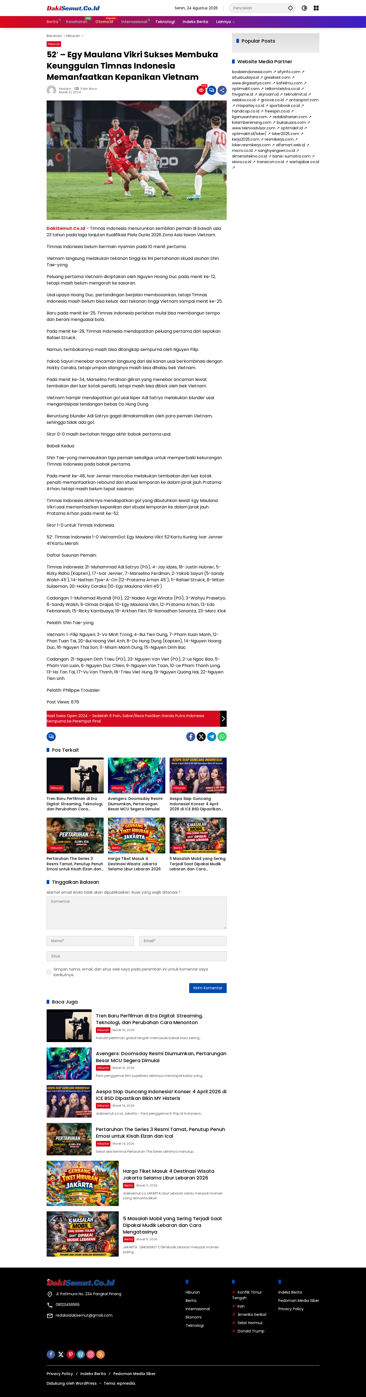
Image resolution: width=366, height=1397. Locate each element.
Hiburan (54, 44)
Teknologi (195, 1325)
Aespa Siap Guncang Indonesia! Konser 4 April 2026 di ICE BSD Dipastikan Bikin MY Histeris (195, 804)
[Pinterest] (70, 1354)
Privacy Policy (291, 1309)
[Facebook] (190, 736)
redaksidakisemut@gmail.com (84, 1315)
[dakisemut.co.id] (73, 7)
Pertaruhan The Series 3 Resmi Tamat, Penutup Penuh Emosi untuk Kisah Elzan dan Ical (75, 864)
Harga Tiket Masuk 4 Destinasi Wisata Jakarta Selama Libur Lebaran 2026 (134, 864)
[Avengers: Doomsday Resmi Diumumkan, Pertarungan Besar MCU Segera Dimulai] (136, 775)
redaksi (65, 88)
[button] (290, 7)
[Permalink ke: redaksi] (53, 90)
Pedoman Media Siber (298, 1300)
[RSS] (100, 1354)
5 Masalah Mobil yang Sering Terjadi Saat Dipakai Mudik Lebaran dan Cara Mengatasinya (198, 864)
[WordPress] (80, 1354)
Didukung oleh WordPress (72, 1383)
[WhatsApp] (222, 736)
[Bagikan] (222, 90)
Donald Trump (251, 1331)
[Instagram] (90, 1354)
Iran (241, 1306)
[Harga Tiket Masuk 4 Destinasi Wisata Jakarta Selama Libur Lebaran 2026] (136, 835)
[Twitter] (201, 736)
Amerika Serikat (252, 1314)
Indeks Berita (290, 1292)
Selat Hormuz (250, 1322)
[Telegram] (211, 736)
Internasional (198, 1309)
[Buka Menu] (316, 8)
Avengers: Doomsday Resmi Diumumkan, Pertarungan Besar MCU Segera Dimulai (135, 804)
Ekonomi (193, 1317)
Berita (116, 848)
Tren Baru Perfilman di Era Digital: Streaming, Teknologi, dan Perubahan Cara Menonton (75, 804)
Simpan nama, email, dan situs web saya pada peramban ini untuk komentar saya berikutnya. (131, 972)
